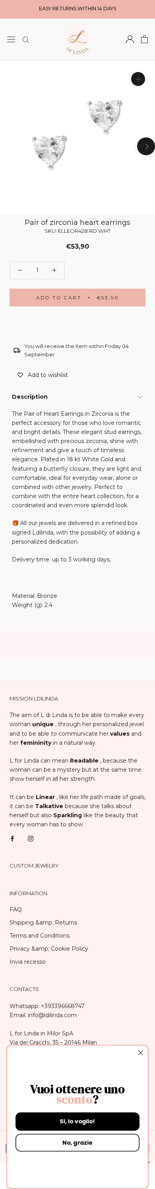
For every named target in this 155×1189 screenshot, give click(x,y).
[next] (146, 146)
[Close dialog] (140, 1052)
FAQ (16, 909)
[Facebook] (12, 838)
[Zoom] (138, 79)
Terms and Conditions (40, 935)
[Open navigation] (11, 39)
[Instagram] (30, 838)
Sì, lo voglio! (77, 1121)
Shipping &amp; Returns (43, 922)
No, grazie (77, 1143)
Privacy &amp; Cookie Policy (49, 948)
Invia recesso (28, 961)
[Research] (25, 39)
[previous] (9, 146)
